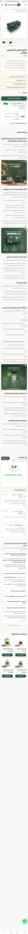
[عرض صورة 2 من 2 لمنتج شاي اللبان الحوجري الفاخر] (4, 42)
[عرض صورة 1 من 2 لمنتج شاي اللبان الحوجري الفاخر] (11, 42)
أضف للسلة (20, 654)
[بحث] (22, 4)
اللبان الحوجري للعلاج (15, 9)
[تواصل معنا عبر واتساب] (25, 921)
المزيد (24, 505)
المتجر (21, 9)
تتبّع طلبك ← (22, 620)
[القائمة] (25, 4)
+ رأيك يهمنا (5, 458)
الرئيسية (25, 9)
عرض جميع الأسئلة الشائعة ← (14, 625)
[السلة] (2, 4)
